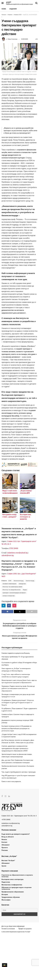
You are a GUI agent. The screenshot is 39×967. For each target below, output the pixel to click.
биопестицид (30, 580)
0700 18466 (13, 548)
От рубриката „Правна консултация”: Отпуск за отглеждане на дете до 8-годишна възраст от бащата (18, 702)
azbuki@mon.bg (8, 555)
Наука (25, 590)
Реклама (5, 850)
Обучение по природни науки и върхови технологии (17, 888)
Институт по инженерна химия (12, 586)
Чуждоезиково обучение (11, 897)
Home (4, 9)
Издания (13, 9)
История (5, 894)
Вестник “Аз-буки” (8, 860)
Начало (4, 14)
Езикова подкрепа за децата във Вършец (16, 653)
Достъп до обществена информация (13, 926)
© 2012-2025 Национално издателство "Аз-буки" (16, 931)
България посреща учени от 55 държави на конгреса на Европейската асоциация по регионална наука (16, 728)
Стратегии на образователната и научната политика (17, 875)
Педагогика (6, 882)
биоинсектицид (19, 580)
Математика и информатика (12, 885)
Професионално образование (13, 892)
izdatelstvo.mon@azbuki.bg (17, 553)
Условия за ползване (8, 928)
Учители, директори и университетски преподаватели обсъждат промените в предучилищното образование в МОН (15, 748)
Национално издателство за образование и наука (19, 4)
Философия (6, 900)
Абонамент (6, 845)
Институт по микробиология (12, 590)
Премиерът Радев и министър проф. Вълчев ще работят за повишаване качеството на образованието (18, 688)
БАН (10, 580)
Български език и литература (12, 879)
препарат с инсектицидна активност (14, 593)
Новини (10, 14)
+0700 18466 (6, 819)
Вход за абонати (8, 837)
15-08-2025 (24, 39)
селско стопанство (9, 596)
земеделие (22, 583)
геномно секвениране (9, 583)
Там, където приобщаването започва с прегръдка (19, 772)
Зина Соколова (12, 39)
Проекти (5, 847)
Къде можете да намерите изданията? (16, 834)
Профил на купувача (25, 928)
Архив (4, 866)
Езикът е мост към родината (11, 781)
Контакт (4, 842)
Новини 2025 (18, 14)
